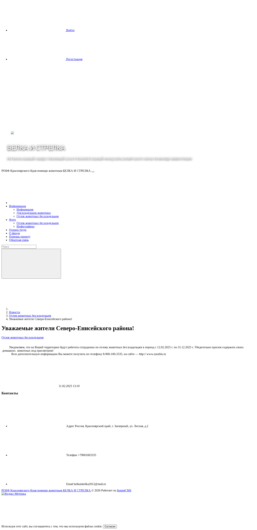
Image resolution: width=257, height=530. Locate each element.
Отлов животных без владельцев (23, 337)
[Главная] (37, 202)
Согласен (110, 526)
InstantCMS (124, 490)
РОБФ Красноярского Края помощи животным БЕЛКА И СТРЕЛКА (46, 490)
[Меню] (92, 171)
